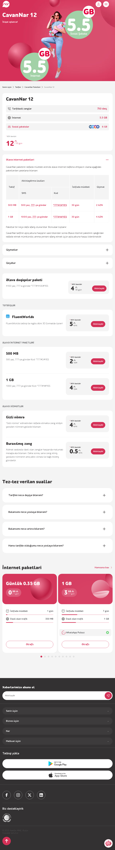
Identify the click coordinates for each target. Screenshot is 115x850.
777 (33, 205)
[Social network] (7, 795)
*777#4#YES (60, 217)
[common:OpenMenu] (106, 4)
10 (73, 656)
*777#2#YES (60, 205)
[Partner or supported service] (6, 817)
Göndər (108, 695)
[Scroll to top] (6, 841)
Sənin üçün (7, 87)
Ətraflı (30, 644)
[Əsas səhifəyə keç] (6, 4)
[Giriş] (99, 4)
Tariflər (18, 87)
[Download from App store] (57, 763)
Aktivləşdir (99, 288)
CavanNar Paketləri (32, 87)
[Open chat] (108, 843)
